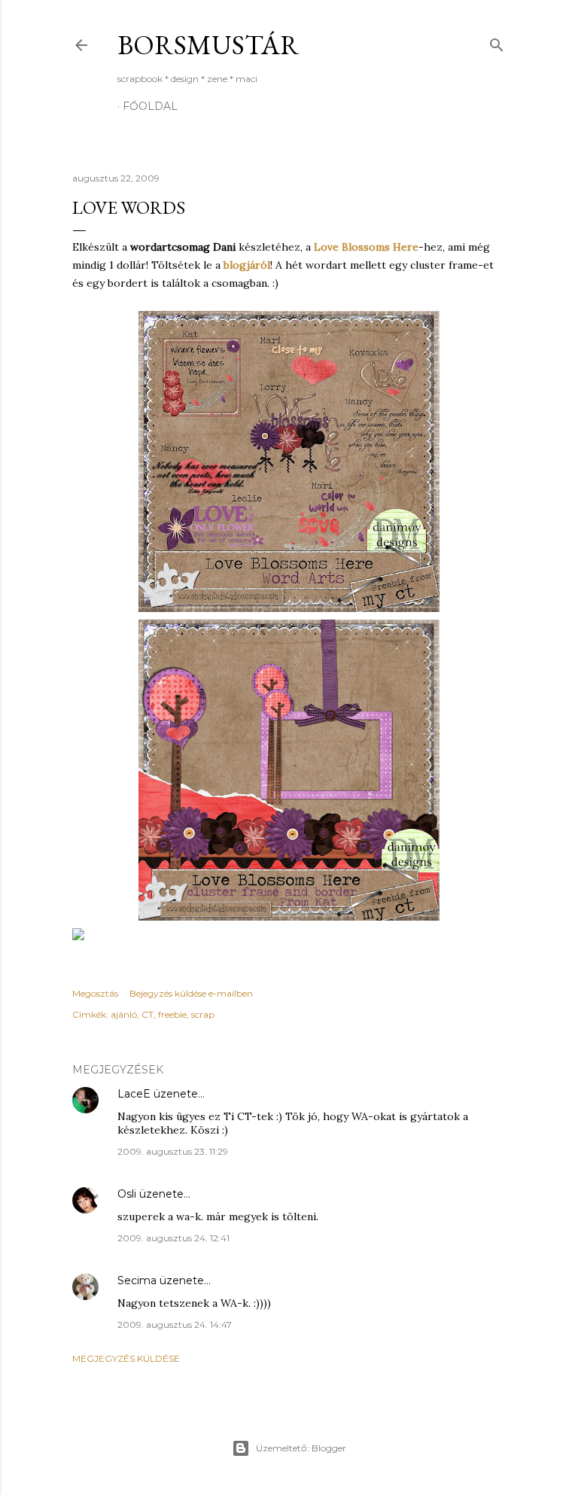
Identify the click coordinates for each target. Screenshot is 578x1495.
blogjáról (247, 265)
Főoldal (150, 106)
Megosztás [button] (95, 993)
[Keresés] (497, 41)
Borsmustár (208, 44)
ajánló (124, 1014)
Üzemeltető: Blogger (301, 1448)
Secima (137, 1280)
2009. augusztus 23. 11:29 (172, 1151)
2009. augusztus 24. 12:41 (173, 1238)
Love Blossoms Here (366, 247)
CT (147, 1014)
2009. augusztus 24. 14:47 (174, 1324)
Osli (126, 1194)
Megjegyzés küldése (126, 1358)
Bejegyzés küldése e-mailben (191, 993)
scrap (202, 1014)
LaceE (134, 1094)
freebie (172, 1014)
